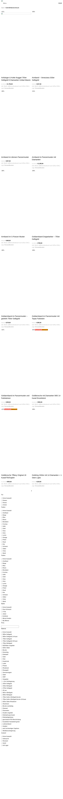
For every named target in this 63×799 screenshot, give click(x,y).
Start (2, 7)
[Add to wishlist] (7, 74)
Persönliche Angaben (6, 793)
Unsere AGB (35, 790)
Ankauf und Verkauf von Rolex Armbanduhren (44, 770)
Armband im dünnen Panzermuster (15, 157)
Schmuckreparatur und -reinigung (41, 771)
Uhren (34, 754)
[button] (3, 485)
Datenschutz (35, 793)
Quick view (3, 74)
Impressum (35, 791)
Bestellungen (4, 791)
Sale (33, 757)
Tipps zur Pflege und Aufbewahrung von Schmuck (45, 776)
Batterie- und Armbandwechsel (40, 773)
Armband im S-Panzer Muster (13, 237)
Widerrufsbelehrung (37, 794)
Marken (34, 755)
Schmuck (34, 752)
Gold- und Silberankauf (38, 768)
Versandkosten (9, 88)
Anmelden (3, 790)
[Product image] (16, 57)
